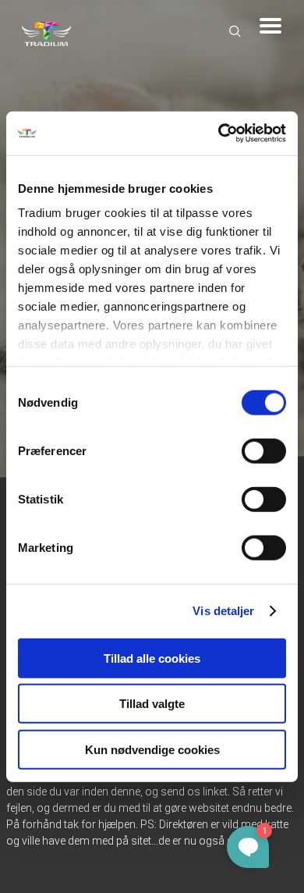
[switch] (264, 450)
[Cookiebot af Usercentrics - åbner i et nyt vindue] (218, 133)
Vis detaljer (223, 610)
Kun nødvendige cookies (152, 749)
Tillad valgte (152, 703)
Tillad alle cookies (152, 657)
